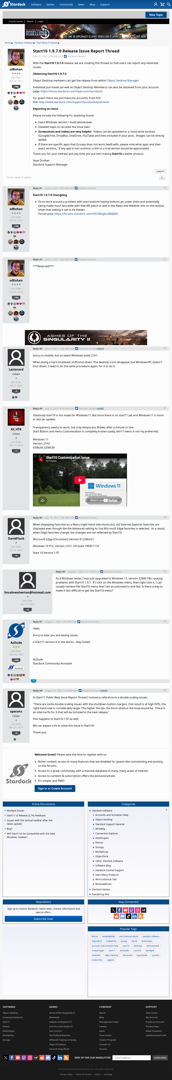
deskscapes (146, 941)
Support (105, 4)
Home (8, 42)
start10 (126, 945)
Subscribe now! (43, 919)
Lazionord (16, 369)
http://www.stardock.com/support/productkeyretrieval (74, 102)
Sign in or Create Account (55, 788)
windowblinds (108, 936)
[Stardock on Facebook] (119, 910)
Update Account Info (156, 1035)
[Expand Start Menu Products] (93, 875)
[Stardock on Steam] (144, 910)
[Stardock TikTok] (128, 916)
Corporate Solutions (13, 1017)
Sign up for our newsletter (92, 1057)
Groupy (6, 1039)
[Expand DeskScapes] (93, 838)
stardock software (151, 936)
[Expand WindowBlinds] (93, 884)
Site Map (108, 1074)
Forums (103, 1048)
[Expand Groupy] (93, 847)
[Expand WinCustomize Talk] (93, 880)
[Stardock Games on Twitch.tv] (131, 910)
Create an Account (155, 1021)
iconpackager (98, 950)
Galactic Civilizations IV (60, 1021)
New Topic (156, 15)
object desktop (111, 955)
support (160, 171)
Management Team (109, 1021)
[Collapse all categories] (166, 809)
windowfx (96, 955)
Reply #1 (37, 188)
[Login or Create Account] (155, 4)
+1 (16, 450)
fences (95, 936)
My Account (152, 1017)
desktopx (138, 945)
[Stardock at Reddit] (116, 916)
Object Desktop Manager (123, 80)
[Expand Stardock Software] (90, 810)
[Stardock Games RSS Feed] (141, 916)
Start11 (6, 1021)
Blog (92, 4)
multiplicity (111, 941)
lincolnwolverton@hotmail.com (27, 592)
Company (105, 1006)
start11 (112, 950)
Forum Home (16, 21)
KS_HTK (16, 429)
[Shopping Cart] (162, 4)
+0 (16, 391)
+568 (16, 660)
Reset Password (154, 1030)
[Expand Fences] (93, 843)
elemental (127, 955)
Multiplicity (8, 1035)
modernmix (97, 960)
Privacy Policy (66, 1074)
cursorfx (137, 950)
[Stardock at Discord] (122, 916)
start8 (134, 941)
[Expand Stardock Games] (90, 889)
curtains (155, 955)
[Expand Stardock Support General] (93, 824)
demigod (150, 950)
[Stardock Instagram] (138, 910)
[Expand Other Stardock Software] (93, 861)
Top (165, 188)
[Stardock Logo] (14, 4)
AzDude (16, 643)
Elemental (54, 1017)
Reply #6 (60, 571)
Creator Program (107, 1039)
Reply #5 (37, 517)
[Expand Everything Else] (90, 894)
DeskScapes (8, 1030)
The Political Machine (59, 1035)
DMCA (98, 1074)
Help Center (152, 1012)
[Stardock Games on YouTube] (125, 910)
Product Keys (152, 1026)
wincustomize (152, 945)
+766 (16, 86)
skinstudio (124, 950)
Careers (103, 1026)
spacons (16, 711)
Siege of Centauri (57, 1044)
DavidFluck (16, 538)
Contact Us (104, 1044)
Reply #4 (37, 408)
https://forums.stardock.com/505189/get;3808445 (86, 214)
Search (30, 21)
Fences (6, 1026)
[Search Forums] (168, 4)
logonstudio (142, 955)
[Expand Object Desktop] (93, 820)
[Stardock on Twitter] (113, 910)
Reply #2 (37, 259)
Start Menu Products (46, 42)
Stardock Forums (76, 56)
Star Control (55, 1030)
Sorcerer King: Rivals (59, 1048)
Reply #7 (37, 621)
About (102, 1012)
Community (66, 4)
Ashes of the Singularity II (62, 1012)
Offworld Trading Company (62, 1039)
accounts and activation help (105, 945)
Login (40, 21)
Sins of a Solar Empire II (60, 1026)
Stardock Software (23, 42)
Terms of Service (83, 1074)
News (81, 4)
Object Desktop (10, 1012)
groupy (124, 941)
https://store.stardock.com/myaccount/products (72, 91)
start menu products (128, 936)
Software (36, 4)
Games (50, 4)
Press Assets (105, 1035)
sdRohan (16, 69)
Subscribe (160, 1057)
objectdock (97, 941)
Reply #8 (37, 690)
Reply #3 (37, 348)
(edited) (100, 348)
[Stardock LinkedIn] (135, 916)
